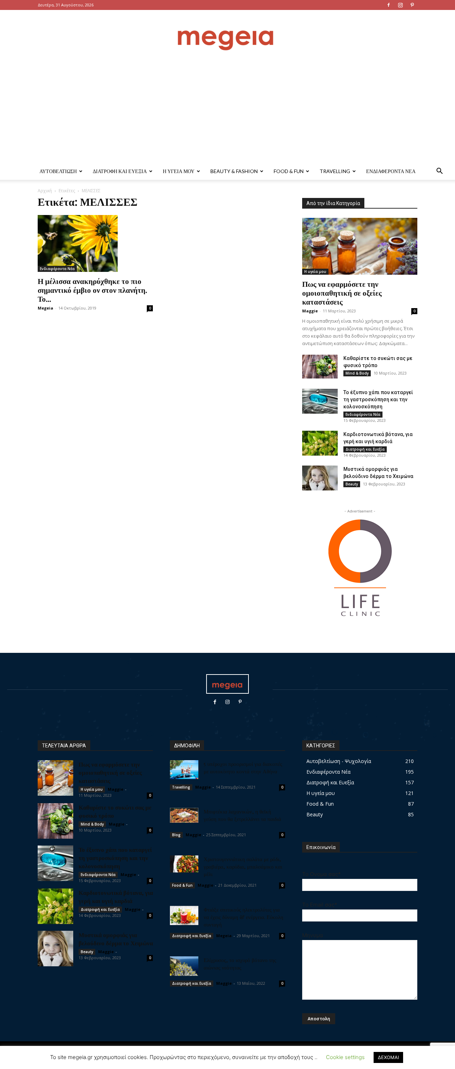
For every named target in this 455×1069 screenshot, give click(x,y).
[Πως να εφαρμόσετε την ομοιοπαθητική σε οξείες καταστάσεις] (359, 246)
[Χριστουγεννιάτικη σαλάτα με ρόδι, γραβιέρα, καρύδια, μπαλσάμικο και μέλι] (184, 863)
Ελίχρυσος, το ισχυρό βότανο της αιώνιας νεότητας (240, 963)
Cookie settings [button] (345, 1057)
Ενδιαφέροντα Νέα (391, 171)
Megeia (45, 308)
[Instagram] (400, 5)
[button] (439, 171)
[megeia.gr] (227, 33)
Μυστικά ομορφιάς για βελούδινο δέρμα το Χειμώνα (116, 939)
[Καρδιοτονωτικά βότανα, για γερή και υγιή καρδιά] (320, 443)
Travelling (335, 171)
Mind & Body (357, 373)
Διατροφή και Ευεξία (120, 171)
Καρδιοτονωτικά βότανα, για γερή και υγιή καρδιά (116, 896)
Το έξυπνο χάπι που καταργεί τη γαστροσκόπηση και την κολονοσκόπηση (378, 399)
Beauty (352, 484)
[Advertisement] (227, 109)
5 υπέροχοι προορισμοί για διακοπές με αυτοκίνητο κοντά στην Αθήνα (243, 767)
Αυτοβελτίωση (58, 171)
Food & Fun (289, 171)
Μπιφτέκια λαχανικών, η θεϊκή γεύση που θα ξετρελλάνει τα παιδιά (242, 815)
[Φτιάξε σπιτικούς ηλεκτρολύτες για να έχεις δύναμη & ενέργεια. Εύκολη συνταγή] (184, 915)
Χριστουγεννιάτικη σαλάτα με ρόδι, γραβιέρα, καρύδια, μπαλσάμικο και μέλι (243, 866)
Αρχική (45, 191)
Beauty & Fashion (234, 171)
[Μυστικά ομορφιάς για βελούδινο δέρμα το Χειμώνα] (320, 478)
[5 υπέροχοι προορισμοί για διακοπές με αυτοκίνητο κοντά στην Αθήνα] (184, 769)
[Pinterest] (412, 5)
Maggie (310, 310)
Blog (176, 834)
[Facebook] (388, 5)
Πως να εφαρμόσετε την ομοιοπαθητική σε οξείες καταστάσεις (342, 292)
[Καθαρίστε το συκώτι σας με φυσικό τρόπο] (320, 366)
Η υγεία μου (178, 171)
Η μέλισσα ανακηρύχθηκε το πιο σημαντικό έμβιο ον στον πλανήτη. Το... (92, 289)
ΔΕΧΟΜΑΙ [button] (388, 1057)
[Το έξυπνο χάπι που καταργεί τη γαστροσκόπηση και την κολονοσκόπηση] (320, 401)
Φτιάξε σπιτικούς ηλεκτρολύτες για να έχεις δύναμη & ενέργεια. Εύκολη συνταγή (243, 917)
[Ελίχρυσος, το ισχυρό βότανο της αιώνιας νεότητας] (184, 966)
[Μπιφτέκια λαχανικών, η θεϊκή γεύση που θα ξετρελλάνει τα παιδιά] (184, 815)
